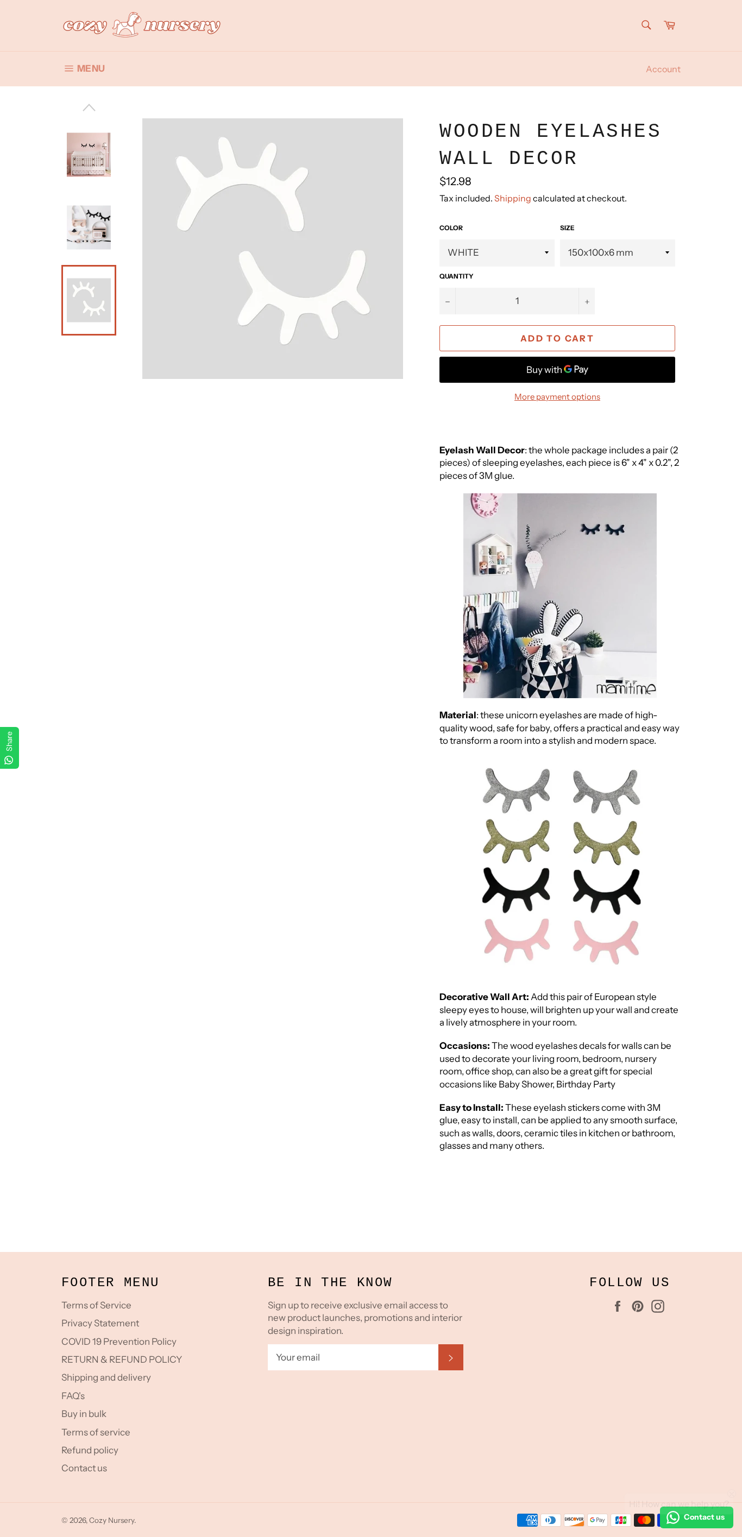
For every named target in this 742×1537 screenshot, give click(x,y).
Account (663, 69)
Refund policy (89, 1450)
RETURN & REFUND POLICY (121, 1359)
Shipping (512, 198)
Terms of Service (96, 1305)
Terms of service (95, 1432)
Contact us (84, 1468)
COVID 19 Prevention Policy (119, 1341)
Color (451, 228)
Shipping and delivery (106, 1377)
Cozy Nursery (111, 1520)
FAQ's (73, 1395)
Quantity (456, 276)
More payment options (557, 396)
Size (567, 228)
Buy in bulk (83, 1413)
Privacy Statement (100, 1323)
